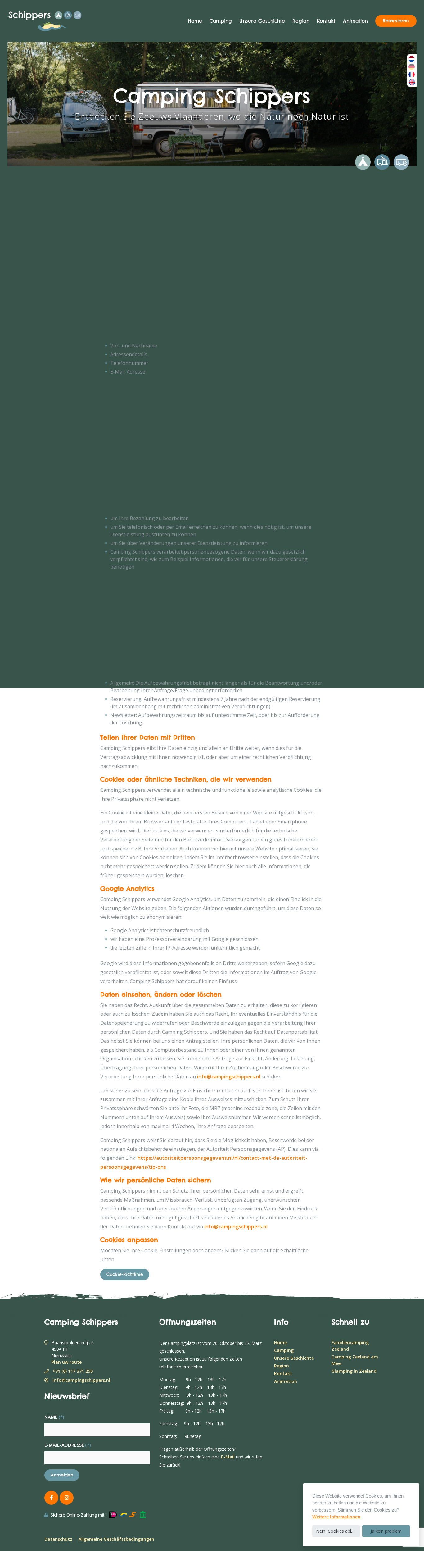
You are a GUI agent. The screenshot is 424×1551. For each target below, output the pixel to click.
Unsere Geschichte (262, 21)
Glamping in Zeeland (354, 1371)
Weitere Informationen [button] (336, 1516)
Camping (221, 21)
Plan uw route (67, 1362)
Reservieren (396, 21)
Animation (355, 21)
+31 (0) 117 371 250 (72, 1371)
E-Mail (228, 1457)
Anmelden (62, 1475)
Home (195, 21)
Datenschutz (58, 1539)
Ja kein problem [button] (386, 1531)
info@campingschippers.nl (228, 1076)
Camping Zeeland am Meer (355, 1360)
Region (300, 21)
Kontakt (326, 21)
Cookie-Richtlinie (124, 1274)
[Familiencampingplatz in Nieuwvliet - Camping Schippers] (54, 21)
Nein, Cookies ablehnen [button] (338, 1531)
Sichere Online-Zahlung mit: (78, 1515)
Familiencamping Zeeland (350, 1346)
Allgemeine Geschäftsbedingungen (116, 1539)
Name (54, 1417)
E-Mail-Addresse (67, 1445)
